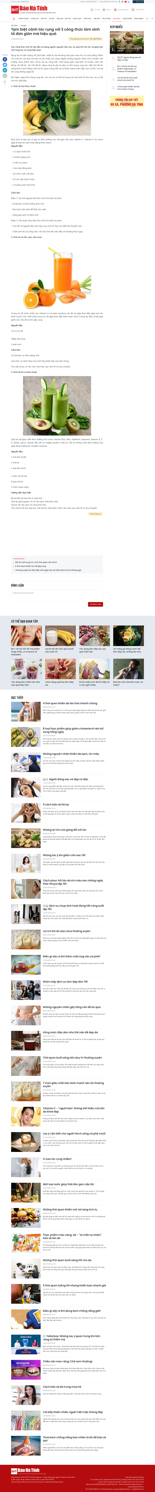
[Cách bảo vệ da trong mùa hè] (26, 1395)
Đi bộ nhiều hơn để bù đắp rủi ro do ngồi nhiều (94, 683)
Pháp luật (77, 18)
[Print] (5, 75)
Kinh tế (44, 18)
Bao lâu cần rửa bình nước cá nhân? (128, 683)
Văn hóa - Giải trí (63, 18)
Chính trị (35, 18)
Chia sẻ (5, 55)
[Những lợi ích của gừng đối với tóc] (127, 42)
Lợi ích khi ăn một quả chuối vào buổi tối (127, 79)
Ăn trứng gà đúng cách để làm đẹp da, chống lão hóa (127, 650)
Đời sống (116, 18)
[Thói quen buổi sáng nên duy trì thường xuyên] (26, 1066)
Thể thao (87, 18)
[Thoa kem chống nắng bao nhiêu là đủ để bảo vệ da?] (26, 1446)
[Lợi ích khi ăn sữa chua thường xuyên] (26, 939)
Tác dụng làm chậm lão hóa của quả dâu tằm (25, 683)
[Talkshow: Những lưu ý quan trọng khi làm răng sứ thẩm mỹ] (26, 1344)
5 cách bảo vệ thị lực (56, 804)
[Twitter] (5, 65)
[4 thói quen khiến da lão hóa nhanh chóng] (26, 712)
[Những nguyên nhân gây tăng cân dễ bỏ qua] (26, 1015)
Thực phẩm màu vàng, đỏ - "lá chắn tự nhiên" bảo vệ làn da (72, 1236)
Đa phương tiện (123, 9)
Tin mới (97, 9)
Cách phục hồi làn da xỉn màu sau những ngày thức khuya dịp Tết (73, 882)
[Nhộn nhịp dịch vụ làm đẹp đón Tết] (26, 990)
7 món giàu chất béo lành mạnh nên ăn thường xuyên (73, 1085)
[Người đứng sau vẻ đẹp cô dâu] (26, 787)
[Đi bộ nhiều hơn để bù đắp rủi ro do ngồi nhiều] (94, 669)
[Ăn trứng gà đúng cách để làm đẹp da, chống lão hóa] (128, 636)
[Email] (5, 70)
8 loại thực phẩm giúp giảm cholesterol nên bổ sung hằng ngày (73, 730)
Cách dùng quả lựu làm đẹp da (59, 683)
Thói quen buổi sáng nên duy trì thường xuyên (72, 1057)
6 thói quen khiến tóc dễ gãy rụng (30, 566)
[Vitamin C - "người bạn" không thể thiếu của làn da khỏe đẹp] (26, 1117)
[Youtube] (126, 2)
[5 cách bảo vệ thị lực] (26, 813)
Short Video (24, 18)
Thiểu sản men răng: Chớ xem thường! (67, 1361)
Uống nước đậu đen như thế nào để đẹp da (70, 1032)
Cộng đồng (138, 18)
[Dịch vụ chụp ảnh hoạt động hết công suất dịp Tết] (26, 914)
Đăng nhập (139, 2)
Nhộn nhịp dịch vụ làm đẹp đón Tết (65, 982)
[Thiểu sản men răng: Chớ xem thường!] (26, 1370)
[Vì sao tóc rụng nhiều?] (26, 1167)
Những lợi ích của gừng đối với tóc (129, 49)
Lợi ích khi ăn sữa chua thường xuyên (66, 931)
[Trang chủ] (13, 18)
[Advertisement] (57, 534)
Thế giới (96, 18)
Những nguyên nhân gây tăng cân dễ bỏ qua (72, 1007)
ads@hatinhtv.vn (138, 1489)
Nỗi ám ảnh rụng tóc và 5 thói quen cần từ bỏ (36, 562)
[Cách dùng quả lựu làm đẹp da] (60, 669)
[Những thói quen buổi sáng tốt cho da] (26, 1268)
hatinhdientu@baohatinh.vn (133, 1484)
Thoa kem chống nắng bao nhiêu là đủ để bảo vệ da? (74, 1439)
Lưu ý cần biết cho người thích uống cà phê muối (74, 1133)
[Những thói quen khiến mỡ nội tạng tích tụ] (26, 1218)
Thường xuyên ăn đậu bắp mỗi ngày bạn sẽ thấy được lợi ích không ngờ (48, 570)
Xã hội (51, 18)
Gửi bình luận (95, 604)
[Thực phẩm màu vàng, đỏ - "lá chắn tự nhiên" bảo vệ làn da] (26, 1243)
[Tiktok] (122, 2)
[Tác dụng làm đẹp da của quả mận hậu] (94, 636)
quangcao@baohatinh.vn (122, 1489)
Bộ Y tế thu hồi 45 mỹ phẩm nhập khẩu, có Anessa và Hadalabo (127, 69)
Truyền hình (140, 9)
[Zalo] (129, 2)
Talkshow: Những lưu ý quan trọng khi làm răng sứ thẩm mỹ (71, 1338)
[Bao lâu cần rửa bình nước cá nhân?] (128, 669)
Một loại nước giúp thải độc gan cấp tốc (68, 1184)
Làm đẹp (23, 25)
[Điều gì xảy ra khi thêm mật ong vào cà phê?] (26, 965)
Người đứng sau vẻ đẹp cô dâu (129, 58)
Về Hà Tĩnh (106, 18)
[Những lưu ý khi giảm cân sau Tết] (26, 863)
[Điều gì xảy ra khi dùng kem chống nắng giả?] (26, 1319)
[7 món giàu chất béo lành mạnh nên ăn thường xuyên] (26, 1091)
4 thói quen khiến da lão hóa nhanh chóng (128, 87)
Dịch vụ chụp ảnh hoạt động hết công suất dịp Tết (73, 907)
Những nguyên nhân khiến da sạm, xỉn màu (71, 754)
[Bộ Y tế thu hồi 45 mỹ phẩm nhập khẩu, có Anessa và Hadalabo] (26, 636)
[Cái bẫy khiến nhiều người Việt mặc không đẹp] (26, 1420)
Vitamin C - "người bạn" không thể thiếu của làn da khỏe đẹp (74, 1110)
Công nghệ (127, 18)
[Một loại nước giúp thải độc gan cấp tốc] (26, 1192)
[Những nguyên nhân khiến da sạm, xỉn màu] (26, 762)
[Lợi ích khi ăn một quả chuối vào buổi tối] (60, 636)
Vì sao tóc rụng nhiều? (57, 1159)
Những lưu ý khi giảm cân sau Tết (64, 855)
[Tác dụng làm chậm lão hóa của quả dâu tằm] (26, 669)
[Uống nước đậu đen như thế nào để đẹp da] (26, 1041)
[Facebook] (119, 2)
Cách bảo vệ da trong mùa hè (62, 1387)
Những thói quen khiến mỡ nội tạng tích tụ (70, 1209)
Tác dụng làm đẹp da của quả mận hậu (92, 650)
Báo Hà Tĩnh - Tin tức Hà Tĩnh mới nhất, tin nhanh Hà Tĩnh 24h (34, 10)
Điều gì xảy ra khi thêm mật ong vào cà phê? (71, 956)
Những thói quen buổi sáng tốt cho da (67, 1260)
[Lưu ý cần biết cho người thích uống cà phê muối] (26, 1142)
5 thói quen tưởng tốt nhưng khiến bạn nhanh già (74, 1285)
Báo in (109, 9)
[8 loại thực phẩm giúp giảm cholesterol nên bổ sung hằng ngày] (26, 737)
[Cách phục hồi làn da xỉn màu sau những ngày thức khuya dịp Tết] (26, 889)
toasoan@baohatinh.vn (136, 1487)
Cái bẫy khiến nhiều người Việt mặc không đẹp (73, 1412)
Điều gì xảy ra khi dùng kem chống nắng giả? (72, 1311)
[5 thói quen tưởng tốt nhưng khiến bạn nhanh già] (26, 1294)
